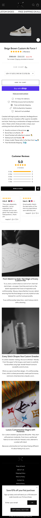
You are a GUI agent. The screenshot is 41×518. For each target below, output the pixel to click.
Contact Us (20, 480)
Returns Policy (20, 477)
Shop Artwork (20, 466)
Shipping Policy (20, 473)
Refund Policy (20, 483)
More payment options (20, 94)
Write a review (18, 189)
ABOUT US (20, 470)
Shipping (17, 59)
